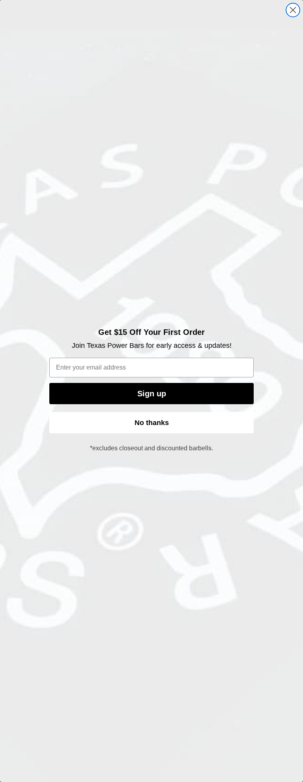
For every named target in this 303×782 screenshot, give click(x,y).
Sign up (151, 393)
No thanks (152, 423)
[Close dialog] (293, 10)
